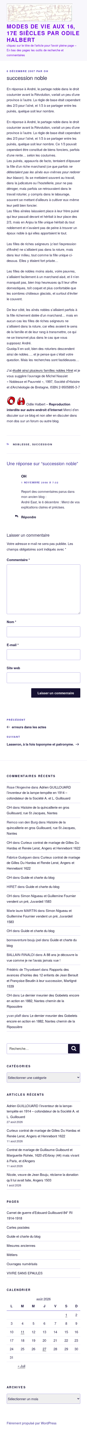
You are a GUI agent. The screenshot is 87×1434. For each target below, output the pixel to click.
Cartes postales (18, 1227)
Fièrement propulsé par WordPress (31, 1423)
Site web (13, 667)
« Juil (21, 1365)
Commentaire (18, 559)
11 (22, 1331)
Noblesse (21, 444)
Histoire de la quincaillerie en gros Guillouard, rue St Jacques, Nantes (41, 828)
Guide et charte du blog (37, 877)
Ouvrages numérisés (22, 1263)
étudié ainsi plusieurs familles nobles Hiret (42, 370)
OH (46, 71)
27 (44, 1348)
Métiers (12, 1254)
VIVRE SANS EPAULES (25, 1273)
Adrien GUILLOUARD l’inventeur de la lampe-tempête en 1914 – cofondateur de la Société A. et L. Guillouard (39, 793)
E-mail (13, 644)
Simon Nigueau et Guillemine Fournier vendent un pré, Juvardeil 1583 (39, 916)
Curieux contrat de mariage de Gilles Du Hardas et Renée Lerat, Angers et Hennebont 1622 (43, 863)
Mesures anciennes (21, 1245)
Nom (11, 621)
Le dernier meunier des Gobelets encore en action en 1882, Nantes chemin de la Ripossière (43, 1001)
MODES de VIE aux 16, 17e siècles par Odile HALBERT (43, 32)
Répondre (28, 517)
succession (42, 444)
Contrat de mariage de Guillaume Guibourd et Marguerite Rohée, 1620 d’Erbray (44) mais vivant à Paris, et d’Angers (43, 1155)
